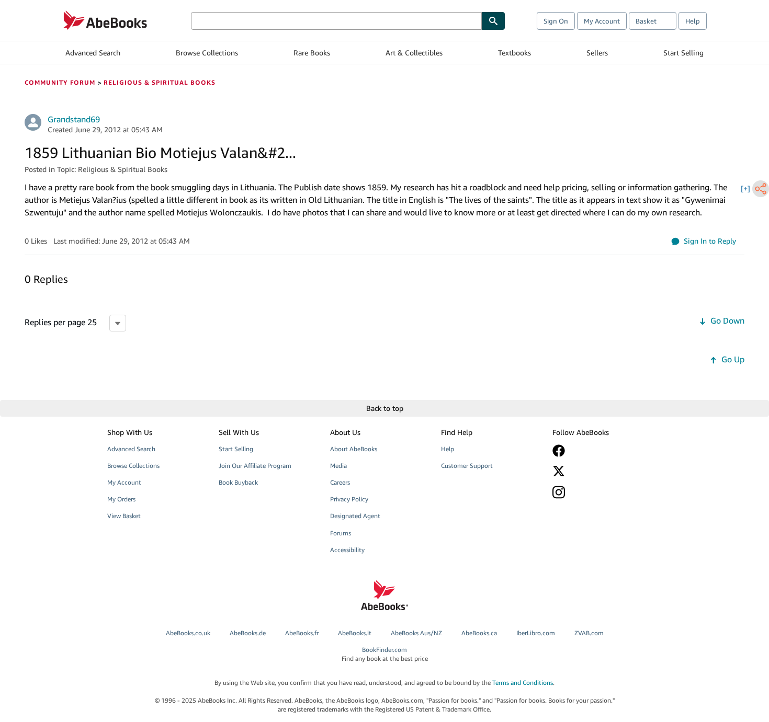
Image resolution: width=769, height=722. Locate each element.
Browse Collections (207, 52)
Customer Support (467, 465)
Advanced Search (92, 52)
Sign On (556, 21)
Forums (340, 533)
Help (692, 21)
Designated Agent (355, 516)
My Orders (121, 499)
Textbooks (514, 52)
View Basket (124, 516)
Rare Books (311, 52)
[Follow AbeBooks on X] (600, 471)
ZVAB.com (589, 633)
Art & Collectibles (414, 52)
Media (338, 465)
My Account (602, 21)
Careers (340, 482)
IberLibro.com (535, 633)
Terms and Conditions (522, 682)
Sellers (597, 52)
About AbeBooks (353, 449)
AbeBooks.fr (302, 633)
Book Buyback (238, 482)
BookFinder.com (385, 654)
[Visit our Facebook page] (600, 451)
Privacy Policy (349, 499)
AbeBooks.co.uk (188, 633)
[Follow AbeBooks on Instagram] (600, 492)
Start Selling (683, 52)
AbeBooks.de (248, 633)
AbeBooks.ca (479, 633)
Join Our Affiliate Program (255, 465)
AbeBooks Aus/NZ (416, 633)
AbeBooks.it (354, 633)
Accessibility (347, 550)
